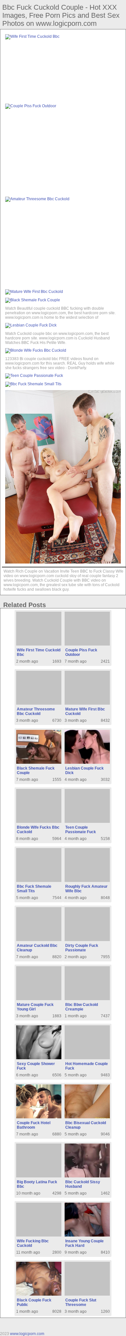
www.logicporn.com (27, 1333)
